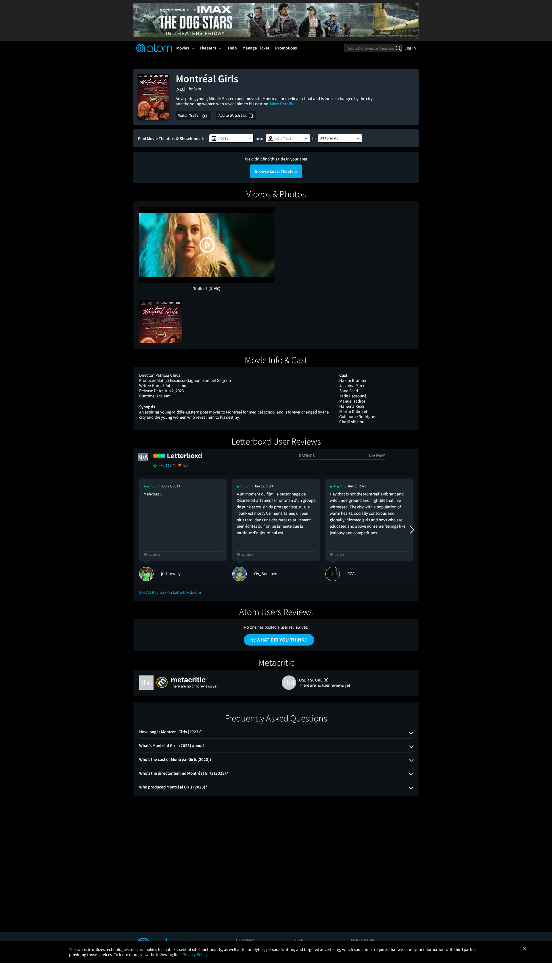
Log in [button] (410, 48)
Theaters (208, 48)
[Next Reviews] (411, 530)
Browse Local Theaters (276, 171)
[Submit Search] (398, 48)
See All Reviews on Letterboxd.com (170, 592)
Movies (182, 48)
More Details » (283, 103)
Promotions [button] (286, 48)
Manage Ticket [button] (255, 48)
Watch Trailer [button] (189, 115)
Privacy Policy (195, 954)
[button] (231, 138)
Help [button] (232, 48)
